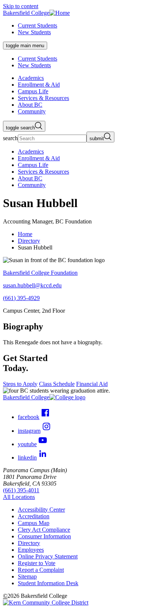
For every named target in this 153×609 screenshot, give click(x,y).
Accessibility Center (41, 509)
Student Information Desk (48, 583)
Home (25, 234)
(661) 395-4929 (21, 298)
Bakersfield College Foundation (40, 273)
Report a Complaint (41, 570)
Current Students (37, 25)
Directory (29, 241)
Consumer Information (44, 536)
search (10, 138)
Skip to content (20, 6)
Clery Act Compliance (44, 529)
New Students (34, 32)
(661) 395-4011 (21, 490)
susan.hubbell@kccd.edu (32, 285)
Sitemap (27, 576)
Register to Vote (36, 563)
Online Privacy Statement (48, 556)
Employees (31, 550)
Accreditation (33, 516)
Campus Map (33, 523)
